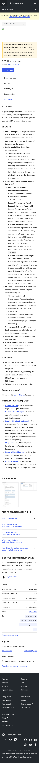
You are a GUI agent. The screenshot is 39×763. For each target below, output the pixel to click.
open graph (32, 620)
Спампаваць (8, 70)
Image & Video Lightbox (15, 452)
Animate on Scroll (12, 461)
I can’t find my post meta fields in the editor (11, 533)
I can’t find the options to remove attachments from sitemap (15, 549)
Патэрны (24, 690)
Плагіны (24, 686)
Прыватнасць (7, 690)
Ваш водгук (7, 651)
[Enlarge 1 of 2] (16, 485)
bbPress (6, 722)
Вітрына (24, 679)
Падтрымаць (27, 704)
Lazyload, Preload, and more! (17, 421)
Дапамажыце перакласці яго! (19, 17)
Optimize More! (11, 406)
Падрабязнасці (10, 78)
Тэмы (23, 683)
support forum (19, 395)
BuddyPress (7, 725)
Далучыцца (25, 697)
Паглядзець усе (30, 651)
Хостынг (5, 686)
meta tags (24, 620)
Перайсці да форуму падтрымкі (14, 666)
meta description (31, 616)
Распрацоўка (9, 94)
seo (35, 629)
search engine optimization (27, 625)
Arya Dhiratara (13, 64)
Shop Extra (9, 443)
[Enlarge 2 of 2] (34, 485)
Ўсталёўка (8, 89)
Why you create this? (10, 518)
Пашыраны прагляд (10, 635)
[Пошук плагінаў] (24, 24)
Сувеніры (25, 708)
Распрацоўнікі (7, 704)
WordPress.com (9, 714)
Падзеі (23, 700)
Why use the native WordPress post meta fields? (13, 525)
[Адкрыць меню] (35, 3)
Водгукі (7, 83)
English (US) (33, 611)
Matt (5, 718)
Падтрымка (8, 99)
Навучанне (6, 697)
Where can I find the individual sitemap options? (12, 541)
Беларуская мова (14, 735)
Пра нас (5, 679)
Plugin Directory (7, 9)
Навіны (5, 683)
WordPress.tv (8, 708)
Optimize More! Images (14, 412)
